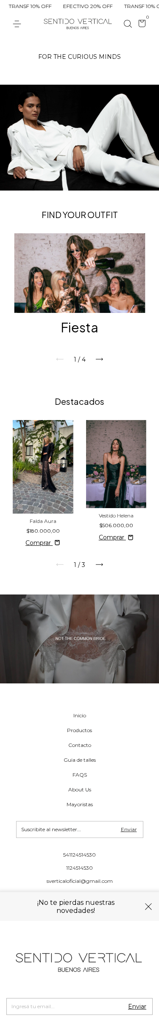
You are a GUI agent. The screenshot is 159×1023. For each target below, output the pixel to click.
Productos (79, 730)
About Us (79, 789)
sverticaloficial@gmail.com (80, 881)
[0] (140, 24)
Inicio (79, 715)
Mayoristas (80, 804)
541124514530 (79, 855)
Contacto (79, 745)
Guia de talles (80, 760)
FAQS (80, 774)
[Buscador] (127, 24)
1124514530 (79, 868)
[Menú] (18, 24)
